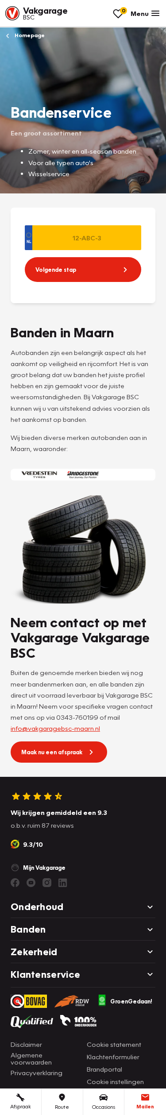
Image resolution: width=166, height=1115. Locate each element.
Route (62, 1106)
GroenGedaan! (131, 1001)
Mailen (145, 1106)
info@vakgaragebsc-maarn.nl (55, 728)
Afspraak (20, 1106)
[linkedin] (62, 882)
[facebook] (15, 882)
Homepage (29, 35)
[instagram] (46, 882)
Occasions (103, 1106)
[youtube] (31, 882)
